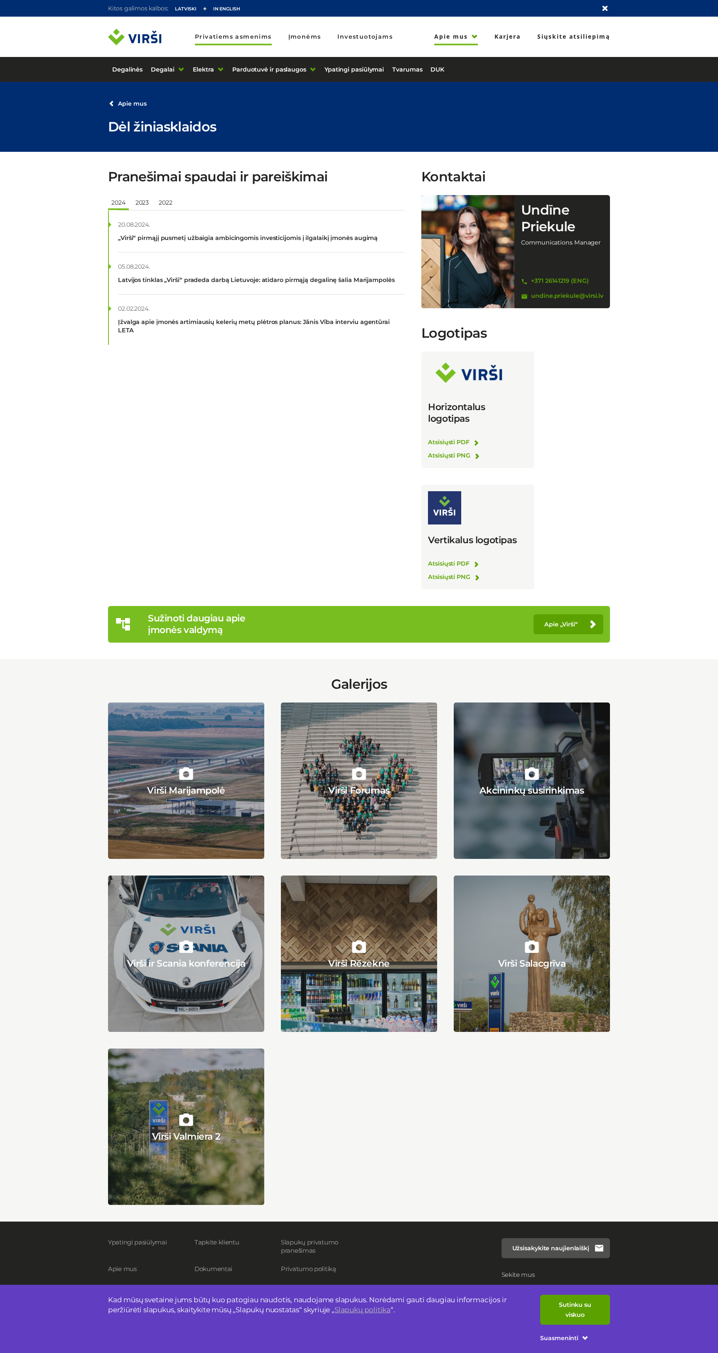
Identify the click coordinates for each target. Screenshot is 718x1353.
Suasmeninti (559, 1338)
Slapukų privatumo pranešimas (309, 1246)
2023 (142, 202)
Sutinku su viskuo (575, 1309)
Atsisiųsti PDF (449, 442)
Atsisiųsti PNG (449, 455)
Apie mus (132, 103)
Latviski (186, 9)
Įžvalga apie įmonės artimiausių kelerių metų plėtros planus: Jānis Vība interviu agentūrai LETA (254, 326)
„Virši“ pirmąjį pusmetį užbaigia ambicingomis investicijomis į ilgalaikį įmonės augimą (248, 238)
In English (226, 9)
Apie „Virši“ (561, 624)
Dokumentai (213, 1269)
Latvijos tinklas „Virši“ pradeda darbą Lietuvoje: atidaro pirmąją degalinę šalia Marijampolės (256, 280)
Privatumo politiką (308, 1269)
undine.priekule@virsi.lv (567, 295)
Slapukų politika (362, 1310)
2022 (165, 202)
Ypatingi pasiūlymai (137, 1242)
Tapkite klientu (216, 1242)
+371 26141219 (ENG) (559, 280)
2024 (118, 202)
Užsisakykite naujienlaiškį (550, 1248)
